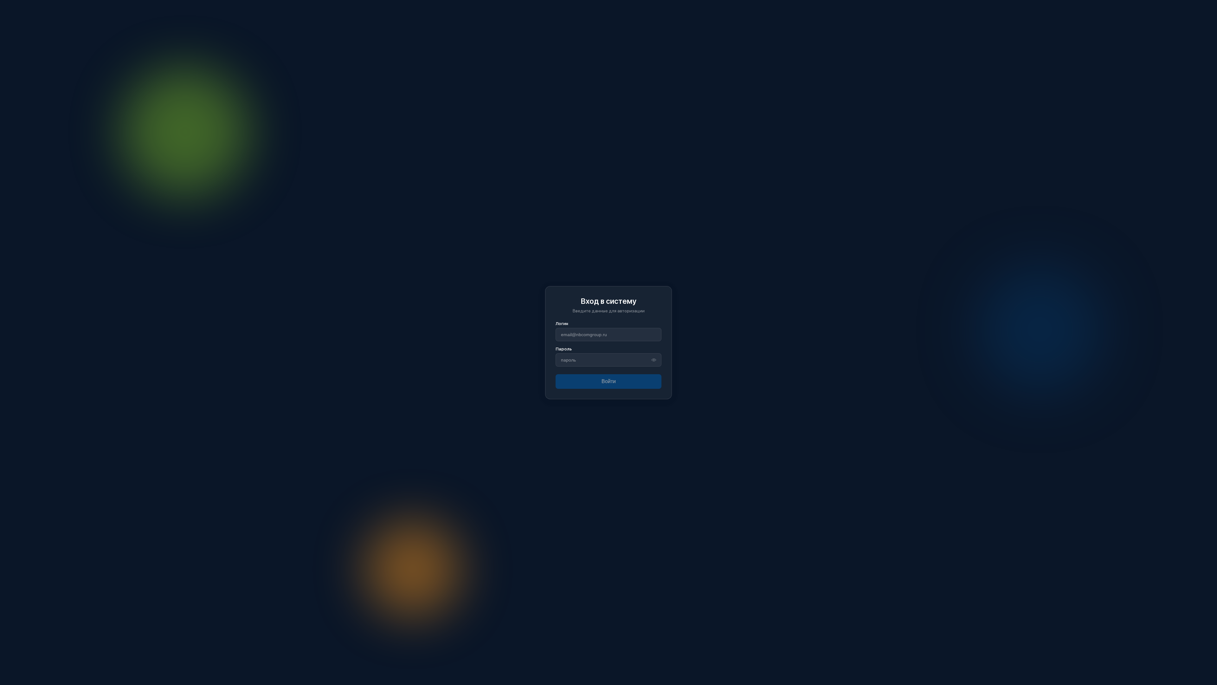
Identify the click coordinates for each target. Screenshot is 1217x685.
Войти (609, 381)
